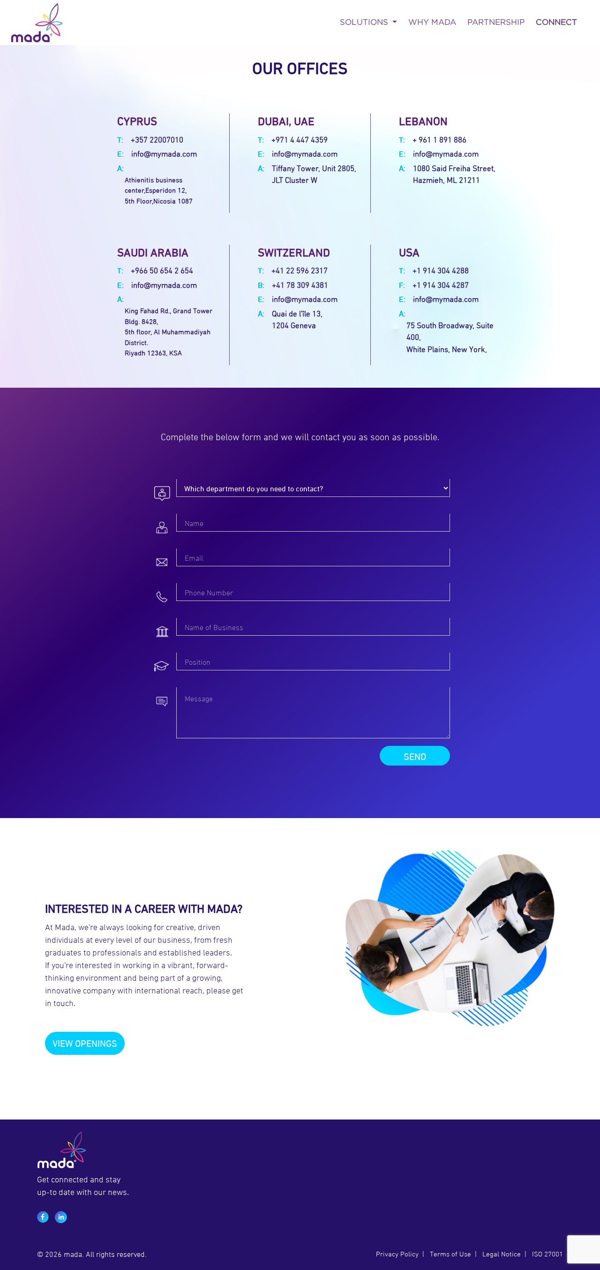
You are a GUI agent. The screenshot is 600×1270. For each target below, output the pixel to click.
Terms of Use (450, 1253)
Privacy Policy (397, 1253)
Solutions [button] (365, 22)
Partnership (496, 22)
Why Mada (432, 22)
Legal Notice (500, 1253)
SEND (415, 755)
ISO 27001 (547, 1253)
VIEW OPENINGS (84, 1042)
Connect (556, 22)
